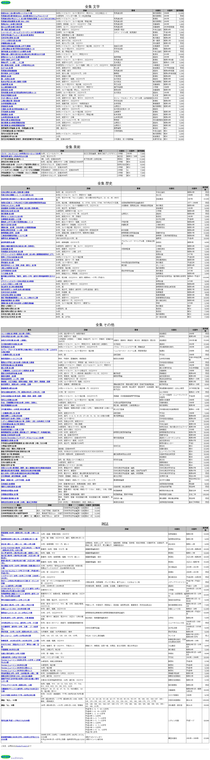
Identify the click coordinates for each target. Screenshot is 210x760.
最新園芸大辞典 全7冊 (9, 440)
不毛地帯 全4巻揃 (8, 112)
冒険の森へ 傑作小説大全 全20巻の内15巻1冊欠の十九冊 (23, 54)
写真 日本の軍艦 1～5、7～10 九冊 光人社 (17, 195)
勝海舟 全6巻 (6, 76)
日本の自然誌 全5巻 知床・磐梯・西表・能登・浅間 (21, 396)
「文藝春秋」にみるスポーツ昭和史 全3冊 (17, 371)
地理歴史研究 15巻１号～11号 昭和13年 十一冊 (19, 539)
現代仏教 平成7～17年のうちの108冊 (15, 720)
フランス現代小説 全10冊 (11, 41)
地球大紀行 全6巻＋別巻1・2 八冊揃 (15, 419)
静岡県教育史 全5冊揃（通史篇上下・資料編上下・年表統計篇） (26, 432)
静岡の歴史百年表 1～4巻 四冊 (14, 230)
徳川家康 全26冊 (7, 214)
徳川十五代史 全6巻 (9, 225)
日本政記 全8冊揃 (8, 484)
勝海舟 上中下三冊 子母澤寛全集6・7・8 (17, 222)
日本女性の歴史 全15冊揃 (11, 295)
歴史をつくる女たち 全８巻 (12, 216)
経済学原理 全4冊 (8, 242)
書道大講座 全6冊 (8, 376)
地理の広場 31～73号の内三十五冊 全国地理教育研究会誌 (23, 203)
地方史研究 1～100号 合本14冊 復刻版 (16, 289)
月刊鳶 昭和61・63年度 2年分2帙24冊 (15, 409)
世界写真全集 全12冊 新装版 (12, 365)
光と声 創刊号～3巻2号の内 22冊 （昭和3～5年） (20, 553)
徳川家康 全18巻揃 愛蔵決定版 (13, 123)
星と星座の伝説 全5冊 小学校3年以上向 (17, 65)
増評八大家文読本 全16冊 (11, 487)
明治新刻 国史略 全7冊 (10, 498)
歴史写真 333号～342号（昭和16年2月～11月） (20, 632)
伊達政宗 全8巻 (7, 106)
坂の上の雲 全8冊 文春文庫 (11, 27)
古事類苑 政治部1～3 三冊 (11, 219)
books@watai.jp (22, 746)
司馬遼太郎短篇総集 (9, 71)
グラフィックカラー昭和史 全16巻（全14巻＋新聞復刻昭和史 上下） (28, 254)
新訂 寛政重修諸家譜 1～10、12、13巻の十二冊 (19, 298)
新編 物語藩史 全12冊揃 (10, 300)
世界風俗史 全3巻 (8, 347)
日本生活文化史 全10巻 (10, 260)
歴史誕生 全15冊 (7, 262)
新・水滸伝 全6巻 (8, 79)
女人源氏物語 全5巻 (9, 87)
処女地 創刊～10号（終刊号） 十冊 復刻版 (17, 618)
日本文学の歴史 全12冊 (10, 38)
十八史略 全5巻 (7, 273)
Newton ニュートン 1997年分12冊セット (16, 671)
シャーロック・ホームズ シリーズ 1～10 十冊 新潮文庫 (22, 32)
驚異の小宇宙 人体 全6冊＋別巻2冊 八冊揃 (17, 362)
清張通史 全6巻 (7, 114)
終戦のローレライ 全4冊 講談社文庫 (15, 57)
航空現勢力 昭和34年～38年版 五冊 (16, 384)
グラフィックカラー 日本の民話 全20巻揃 (17, 281)
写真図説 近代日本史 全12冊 (12, 252)
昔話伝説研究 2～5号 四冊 (12, 379)
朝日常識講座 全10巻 (9, 405)
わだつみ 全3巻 (7, 68)
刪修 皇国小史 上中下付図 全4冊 (15, 480)
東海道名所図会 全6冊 (9, 490)
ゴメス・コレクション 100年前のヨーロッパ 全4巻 (21, 154)
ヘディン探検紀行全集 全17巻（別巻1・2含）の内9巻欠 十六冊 (25, 421)
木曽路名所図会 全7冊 (9, 494)
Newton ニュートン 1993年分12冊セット (16, 668)
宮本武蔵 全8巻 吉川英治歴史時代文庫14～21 (18, 93)
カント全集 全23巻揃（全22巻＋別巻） (16, 334)
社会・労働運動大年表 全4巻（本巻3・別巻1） (19, 403)
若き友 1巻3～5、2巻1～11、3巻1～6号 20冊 (18, 544)
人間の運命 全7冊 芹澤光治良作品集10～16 (17, 49)
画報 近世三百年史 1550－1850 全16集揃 (16, 676)
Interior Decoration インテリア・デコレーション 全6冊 (22, 438)
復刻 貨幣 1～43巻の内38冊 (11, 416)
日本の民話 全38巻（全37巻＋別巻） (15, 336)
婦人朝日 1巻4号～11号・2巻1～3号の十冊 (17, 605)
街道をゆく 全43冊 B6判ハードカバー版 (16, 13)
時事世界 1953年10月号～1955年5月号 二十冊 (20, 641)
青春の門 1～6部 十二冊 (12, 62)
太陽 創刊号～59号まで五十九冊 (13, 657)
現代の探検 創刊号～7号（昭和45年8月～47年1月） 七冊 (23, 392)
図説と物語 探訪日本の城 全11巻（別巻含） (18, 246)
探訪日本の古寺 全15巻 (10, 211)
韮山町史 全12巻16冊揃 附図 (12, 287)
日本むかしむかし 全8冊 (10, 205)
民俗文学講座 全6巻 (9, 95)
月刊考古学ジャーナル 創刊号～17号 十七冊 (19, 623)
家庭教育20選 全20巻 (9, 388)
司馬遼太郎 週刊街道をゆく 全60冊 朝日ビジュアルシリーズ (24, 16)
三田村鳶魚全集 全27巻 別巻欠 (13, 424)
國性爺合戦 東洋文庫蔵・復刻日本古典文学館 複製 (21, 471)
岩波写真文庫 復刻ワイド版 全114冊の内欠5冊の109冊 (22, 199)
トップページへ (17, 758)
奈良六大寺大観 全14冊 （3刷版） (14, 340)
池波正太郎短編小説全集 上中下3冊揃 (16, 46)
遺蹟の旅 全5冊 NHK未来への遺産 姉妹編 (17, 303)
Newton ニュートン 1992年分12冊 (14, 665)
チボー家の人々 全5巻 (9, 98)
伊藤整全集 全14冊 (8, 43)
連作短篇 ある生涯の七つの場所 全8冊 (16, 51)
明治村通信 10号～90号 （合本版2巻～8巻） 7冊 (19, 673)
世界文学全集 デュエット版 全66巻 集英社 (17, 35)
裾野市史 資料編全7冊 (9, 238)
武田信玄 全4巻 (7, 90)
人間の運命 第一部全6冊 (10, 101)
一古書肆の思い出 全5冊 (10, 355)
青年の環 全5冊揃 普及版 (10, 120)
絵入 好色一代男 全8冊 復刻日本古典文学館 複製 (20, 473)
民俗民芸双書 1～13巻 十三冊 (12, 429)
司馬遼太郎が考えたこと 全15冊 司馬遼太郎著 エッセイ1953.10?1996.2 (28, 19)
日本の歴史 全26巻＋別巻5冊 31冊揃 (15, 192)
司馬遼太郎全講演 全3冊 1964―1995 (15, 21)
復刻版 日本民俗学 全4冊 (10, 435)
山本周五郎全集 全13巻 (10, 117)
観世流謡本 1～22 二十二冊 (11, 359)
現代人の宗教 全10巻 (9, 400)
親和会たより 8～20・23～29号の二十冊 (16, 613)
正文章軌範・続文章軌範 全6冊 (14, 476)
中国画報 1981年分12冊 (10, 649)
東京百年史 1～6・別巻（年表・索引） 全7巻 (18, 265)
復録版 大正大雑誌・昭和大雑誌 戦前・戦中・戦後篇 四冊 (25, 382)
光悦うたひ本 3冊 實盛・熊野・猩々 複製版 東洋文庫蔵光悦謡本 (26, 468)
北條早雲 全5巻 (7, 84)
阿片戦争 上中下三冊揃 (10, 73)
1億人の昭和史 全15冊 (9, 268)
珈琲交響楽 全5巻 (8, 427)
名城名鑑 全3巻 (7, 249)
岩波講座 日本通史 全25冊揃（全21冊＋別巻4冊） (20, 208)
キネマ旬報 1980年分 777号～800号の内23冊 (18, 695)
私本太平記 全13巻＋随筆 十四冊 (14, 82)
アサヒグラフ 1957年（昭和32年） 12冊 (16, 685)
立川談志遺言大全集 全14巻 (12, 344)
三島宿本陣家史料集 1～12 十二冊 (14, 236)
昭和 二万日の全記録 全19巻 (12, 257)
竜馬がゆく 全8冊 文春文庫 (11, 24)
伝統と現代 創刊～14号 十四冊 (13, 653)
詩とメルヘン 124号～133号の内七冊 (16, 636)
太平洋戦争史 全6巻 (9, 271)
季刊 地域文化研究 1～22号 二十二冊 (15, 600)
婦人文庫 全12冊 (7, 368)
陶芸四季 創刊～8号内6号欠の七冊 (14, 156)
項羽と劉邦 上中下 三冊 (10, 60)
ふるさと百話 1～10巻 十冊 (11, 284)
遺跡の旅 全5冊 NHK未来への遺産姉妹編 (18, 227)
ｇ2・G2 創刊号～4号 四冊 (11, 586)
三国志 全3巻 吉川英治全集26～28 (14, 109)
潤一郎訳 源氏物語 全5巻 (10, 30)
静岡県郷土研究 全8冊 (10, 233)
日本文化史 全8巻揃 (9, 292)
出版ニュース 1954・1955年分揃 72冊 (15, 609)
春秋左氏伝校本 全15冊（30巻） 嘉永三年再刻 (19, 502)
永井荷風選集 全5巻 (9, 103)
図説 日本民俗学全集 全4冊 (11, 373)
